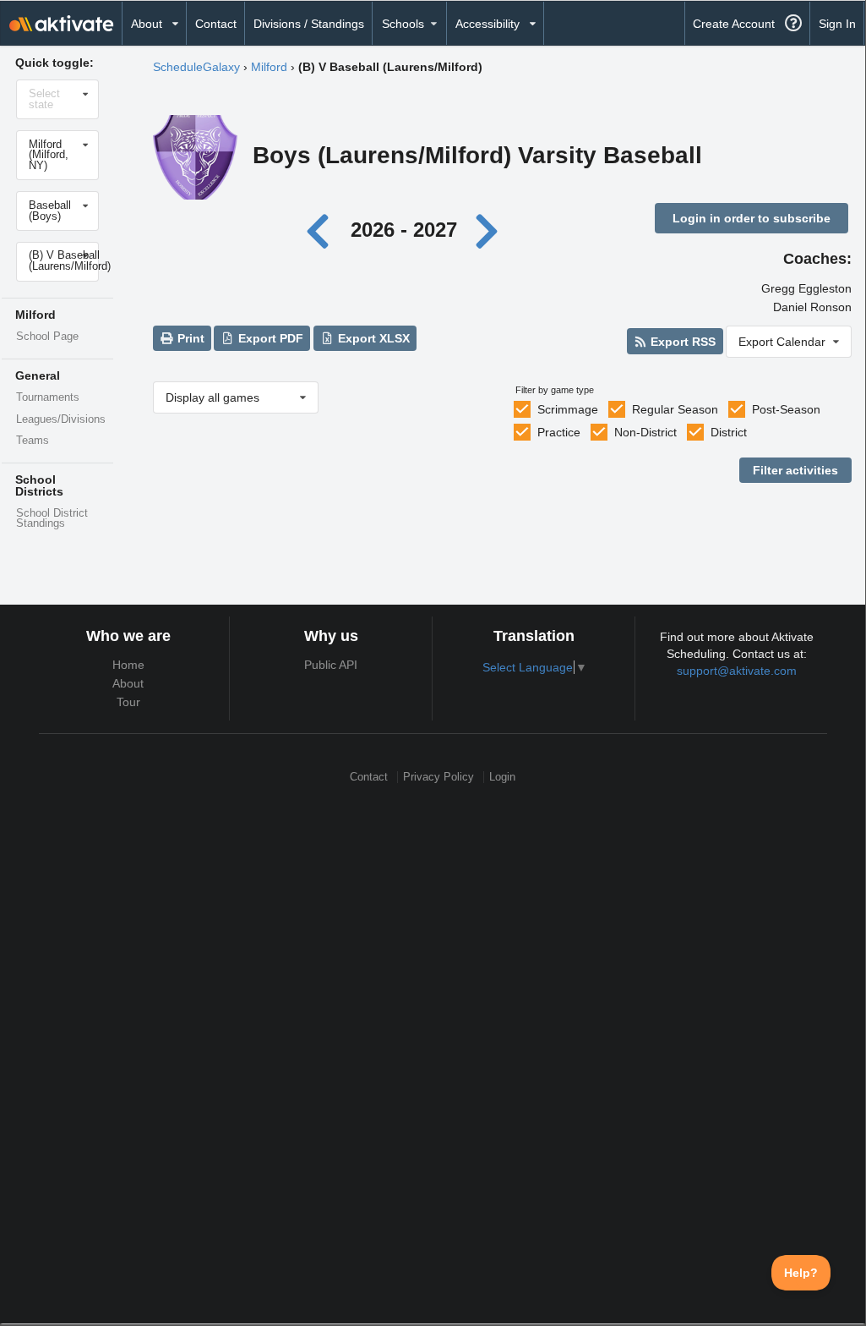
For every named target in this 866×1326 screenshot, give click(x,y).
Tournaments (47, 397)
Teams (32, 441)
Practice (558, 432)
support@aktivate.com (737, 670)
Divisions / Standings (308, 23)
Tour (128, 702)
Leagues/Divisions (61, 419)
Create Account (734, 23)
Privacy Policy (438, 776)
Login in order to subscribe (752, 218)
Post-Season (786, 409)
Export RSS (681, 341)
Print (189, 338)
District (729, 432)
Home (128, 664)
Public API (330, 664)
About (128, 683)
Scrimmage (567, 409)
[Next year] (488, 229)
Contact (216, 23)
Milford (269, 67)
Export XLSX (372, 338)
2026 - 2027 (404, 229)
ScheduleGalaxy (196, 67)
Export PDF (269, 338)
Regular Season (675, 409)
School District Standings (52, 518)
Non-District (645, 432)
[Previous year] (322, 229)
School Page (47, 336)
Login (502, 776)
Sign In (837, 23)
